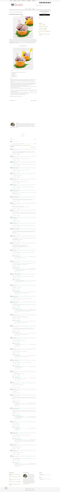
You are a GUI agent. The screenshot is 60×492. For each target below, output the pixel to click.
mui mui (14, 203)
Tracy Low (14, 421)
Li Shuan (14, 314)
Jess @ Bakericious (15, 167)
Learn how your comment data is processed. (25, 145)
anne (13, 210)
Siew (13, 261)
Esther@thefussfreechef (16, 408)
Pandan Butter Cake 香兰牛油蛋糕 (43, 26)
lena (13, 156)
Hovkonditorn (14, 444)
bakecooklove (19, 256)
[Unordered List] (18, 143)
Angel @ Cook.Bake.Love (16, 190)
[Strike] (16, 143)
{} (22, 143)
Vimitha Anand (19, 344)
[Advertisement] (23, 111)
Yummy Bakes (14, 389)
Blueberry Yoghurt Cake (12, 100)
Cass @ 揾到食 (14, 217)
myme (13, 371)
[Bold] (13, 143)
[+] (23, 143)
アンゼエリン (14, 173)
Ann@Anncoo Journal (17, 255)
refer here (29, 39)
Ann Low (10, 476)
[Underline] (15, 143)
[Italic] (14, 143)
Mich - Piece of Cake (20, 309)
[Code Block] (20, 143)
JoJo (13, 149)
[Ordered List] (17, 143)
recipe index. (16, 127)
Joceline (18, 291)
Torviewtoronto (15, 450)
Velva (13, 382)
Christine (19, 355)
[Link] (21, 143)
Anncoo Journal (33, 490)
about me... (29, 126)
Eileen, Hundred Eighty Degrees (21, 280)
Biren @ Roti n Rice (20, 439)
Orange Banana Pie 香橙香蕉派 (43, 28)
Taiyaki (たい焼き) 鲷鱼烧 (33, 100)
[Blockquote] (19, 143)
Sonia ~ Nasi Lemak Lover (20, 366)
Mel (18, 463)
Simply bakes (14, 184)
